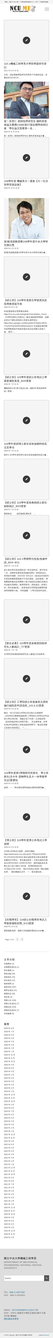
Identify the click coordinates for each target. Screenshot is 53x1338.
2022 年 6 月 (9, 1148)
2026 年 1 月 (9, 1051)
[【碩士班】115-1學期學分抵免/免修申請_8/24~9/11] (26, 535)
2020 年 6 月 (9, 1221)
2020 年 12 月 (9, 1207)
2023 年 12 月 (9, 1095)
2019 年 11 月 (9, 1234)
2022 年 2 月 (9, 1161)
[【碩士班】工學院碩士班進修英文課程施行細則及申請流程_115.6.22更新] (26, 678)
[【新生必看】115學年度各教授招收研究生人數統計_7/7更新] (26, 620)
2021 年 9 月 (9, 1178)
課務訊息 (7, 1007)
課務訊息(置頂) (10, 1010)
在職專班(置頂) (10, 967)
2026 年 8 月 (9, 1028)
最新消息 (7, 987)
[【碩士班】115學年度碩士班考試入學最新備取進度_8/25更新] (26, 354)
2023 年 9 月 (9, 1105)
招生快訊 (7, 980)
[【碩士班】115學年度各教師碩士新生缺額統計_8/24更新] (26, 479)
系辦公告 (7, 1000)
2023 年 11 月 (9, 1098)
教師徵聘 (7, 984)
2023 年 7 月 (9, 1111)
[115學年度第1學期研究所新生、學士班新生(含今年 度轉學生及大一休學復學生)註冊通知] (26, 749)
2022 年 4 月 (9, 1154)
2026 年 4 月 (9, 1041)
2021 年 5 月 (9, 1191)
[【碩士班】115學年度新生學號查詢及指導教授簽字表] (26, 277)
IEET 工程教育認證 (41, 2)
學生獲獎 (7, 970)
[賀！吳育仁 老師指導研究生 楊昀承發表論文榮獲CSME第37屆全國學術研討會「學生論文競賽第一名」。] (26, 100)
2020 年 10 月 (9, 1214)
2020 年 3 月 (9, 1227)
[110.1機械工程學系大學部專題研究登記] (26, 40)
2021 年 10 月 (9, 1174)
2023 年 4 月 (9, 1121)
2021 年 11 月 (9, 1171)
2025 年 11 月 (9, 1058)
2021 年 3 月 (9, 1197)
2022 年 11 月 (9, 1138)
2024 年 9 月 (9, 1078)
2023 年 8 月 (9, 1108)
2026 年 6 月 (9, 1035)
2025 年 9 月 (9, 1065)
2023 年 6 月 (9, 1115)
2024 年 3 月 (9, 1088)
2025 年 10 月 (9, 1061)
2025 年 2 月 (9, 1075)
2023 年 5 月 (9, 1118)
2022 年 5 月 (9, 1151)
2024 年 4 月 (9, 1085)
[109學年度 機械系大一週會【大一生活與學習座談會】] (26, 158)
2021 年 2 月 (9, 1201)
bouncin (46, 1335)
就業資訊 (7, 977)
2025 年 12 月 (9, 1055)
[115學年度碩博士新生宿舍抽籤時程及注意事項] (26, 420)
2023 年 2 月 (9, 1128)
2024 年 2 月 (9, 1091)
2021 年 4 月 (9, 1194)
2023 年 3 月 (9, 1124)
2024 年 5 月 (9, 1081)
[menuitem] (45, 9)
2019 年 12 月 (9, 1231)
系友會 (6, 997)
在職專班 (7, 964)
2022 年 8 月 (9, 1144)
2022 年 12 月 (9, 1134)
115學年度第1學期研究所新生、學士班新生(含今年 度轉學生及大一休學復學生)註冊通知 (26, 776)
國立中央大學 (13, 2)
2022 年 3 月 (9, 1158)
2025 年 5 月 (9, 1071)
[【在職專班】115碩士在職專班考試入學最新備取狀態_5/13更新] (26, 896)
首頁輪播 (7, 1013)
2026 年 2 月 (9, 1048)
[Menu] (45, 9)
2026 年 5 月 (9, 1038)
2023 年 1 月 (9, 1131)
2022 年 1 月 (9, 1164)
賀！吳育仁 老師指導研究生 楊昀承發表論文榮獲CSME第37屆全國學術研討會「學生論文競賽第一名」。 (26, 125)
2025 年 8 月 (9, 1068)
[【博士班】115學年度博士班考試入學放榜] (26, 817)
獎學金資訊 (8, 990)
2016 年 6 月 (9, 1237)
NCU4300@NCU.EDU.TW (25, 1310)
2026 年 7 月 (9, 1032)
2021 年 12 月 (9, 1168)
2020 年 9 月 (9, 1217)
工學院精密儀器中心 (27, 2)
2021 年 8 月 (9, 1181)
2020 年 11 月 (9, 1211)
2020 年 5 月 (9, 1224)
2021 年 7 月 (9, 1184)
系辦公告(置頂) (10, 1003)
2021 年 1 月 (9, 1204)
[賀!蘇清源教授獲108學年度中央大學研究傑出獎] (26, 218)
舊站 (6, 2)
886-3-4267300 (17, 1292)
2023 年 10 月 (9, 1101)
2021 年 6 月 (9, 1188)
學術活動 (7, 974)
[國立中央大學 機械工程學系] (22, 9)
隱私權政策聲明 (11, 1319)
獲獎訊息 (7, 994)
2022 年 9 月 (9, 1141)
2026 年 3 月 (9, 1045)
